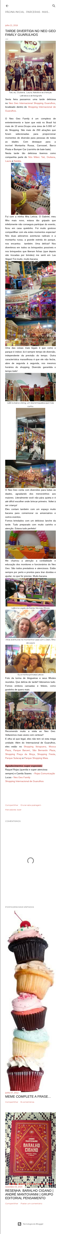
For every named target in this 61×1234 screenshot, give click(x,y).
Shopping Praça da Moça (20, 754)
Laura (8, 161)
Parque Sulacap (13, 758)
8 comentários (27, 1102)
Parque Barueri (21, 750)
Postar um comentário (31, 1203)
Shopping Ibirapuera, (35, 746)
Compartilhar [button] (11, 805)
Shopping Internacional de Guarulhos (24, 781)
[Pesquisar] (54, 5)
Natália (17, 161)
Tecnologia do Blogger (33, 1224)
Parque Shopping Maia (36, 758)
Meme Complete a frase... (28, 1096)
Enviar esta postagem (31, 805)
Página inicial (14, 12)
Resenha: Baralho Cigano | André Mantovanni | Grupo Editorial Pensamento (29, 1194)
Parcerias (33, 12)
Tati (43, 157)
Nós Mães (33, 157)
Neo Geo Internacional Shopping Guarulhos (32, 103)
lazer (19, 809)
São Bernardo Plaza (43, 750)
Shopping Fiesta (46, 754)
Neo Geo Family (22, 777)
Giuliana (51, 157)
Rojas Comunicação (44, 773)
